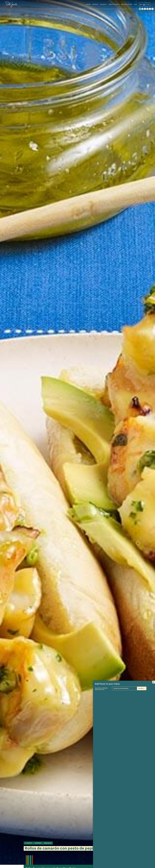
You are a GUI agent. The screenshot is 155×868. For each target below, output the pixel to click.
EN (141, 4)
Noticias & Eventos (126, 4)
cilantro (28, 843)
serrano (38, 843)
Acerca (88, 4)
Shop (135, 4)
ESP (144, 4)
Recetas (94, 4)
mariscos (48, 843)
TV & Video (103, 4)
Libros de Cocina (113, 4)
